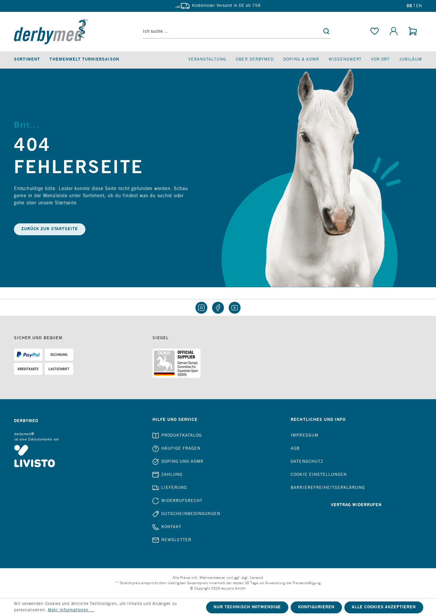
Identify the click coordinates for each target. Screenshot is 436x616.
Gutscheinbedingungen (190, 514)
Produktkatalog (181, 436)
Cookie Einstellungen (319, 475)
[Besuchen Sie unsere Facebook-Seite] (218, 308)
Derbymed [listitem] (26, 421)
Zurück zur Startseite (49, 229)
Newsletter (176, 540)
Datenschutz (307, 462)
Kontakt (171, 527)
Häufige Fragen (181, 449)
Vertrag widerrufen (356, 505)
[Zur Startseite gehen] (62, 31)
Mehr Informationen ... (71, 610)
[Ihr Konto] (393, 32)
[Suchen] (326, 32)
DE (409, 6)
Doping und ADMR (182, 462)
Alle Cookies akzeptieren (384, 607)
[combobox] (237, 32)
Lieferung (174, 488)
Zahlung (171, 475)
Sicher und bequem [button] (38, 338)
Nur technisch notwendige (247, 607)
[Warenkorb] (412, 32)
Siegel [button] (160, 338)
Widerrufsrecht (182, 501)
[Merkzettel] (374, 32)
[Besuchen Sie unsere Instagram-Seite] (201, 308)
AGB (295, 449)
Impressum (304, 436)
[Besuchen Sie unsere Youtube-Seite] (235, 308)
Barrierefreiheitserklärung (328, 488)
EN (419, 6)
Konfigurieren (316, 607)
